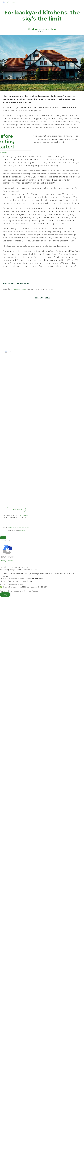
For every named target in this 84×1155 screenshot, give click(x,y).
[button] (16, 509)
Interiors (43, 29)
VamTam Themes (24, 527)
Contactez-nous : (10, 515)
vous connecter (19, 289)
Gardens (33, 29)
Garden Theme (12, 527)
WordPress (22, 530)
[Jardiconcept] (9, 3)
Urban (52, 29)
